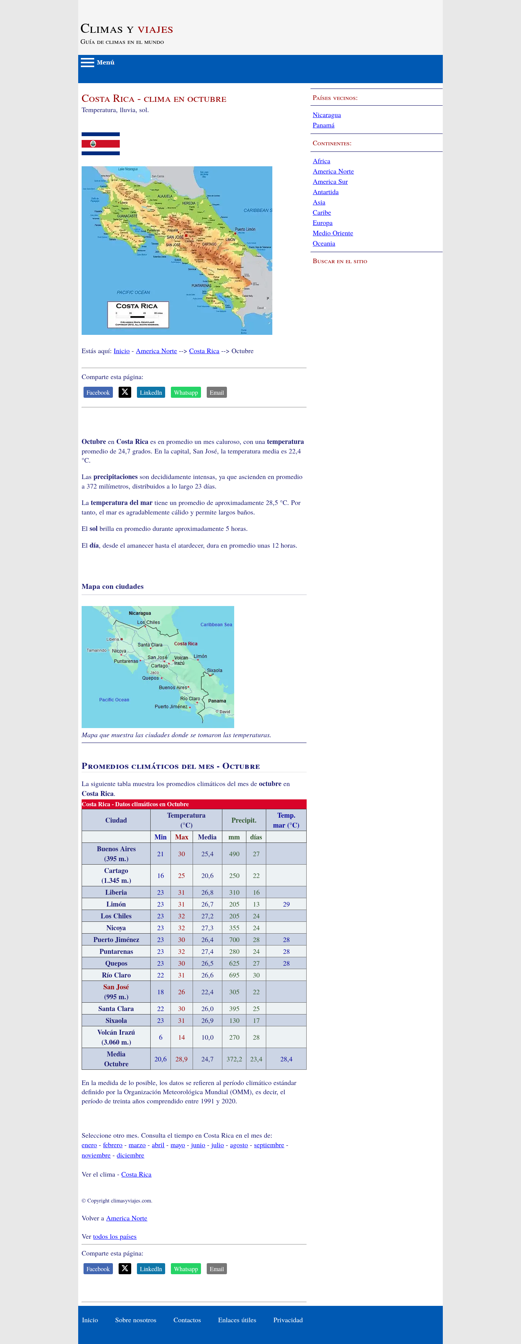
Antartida (326, 191)
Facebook (98, 392)
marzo (137, 1144)
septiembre (269, 1144)
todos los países (115, 1236)
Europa (323, 222)
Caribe (322, 212)
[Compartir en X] (125, 392)
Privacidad (288, 1319)
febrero (112, 1144)
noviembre (96, 1154)
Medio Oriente (333, 232)
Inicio (122, 350)
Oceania (324, 243)
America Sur (330, 181)
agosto (239, 1144)
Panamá (323, 124)
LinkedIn (151, 392)
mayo (177, 1144)
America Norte (156, 350)
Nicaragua (327, 114)
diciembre (130, 1154)
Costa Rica (204, 350)
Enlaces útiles (237, 1319)
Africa (321, 160)
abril (158, 1144)
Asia (319, 201)
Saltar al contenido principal (117, 4)
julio (217, 1144)
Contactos (187, 1319)
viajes (126, 27)
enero (89, 1144)
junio (198, 1144)
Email (217, 392)
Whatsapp (186, 392)
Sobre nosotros (135, 1319)
